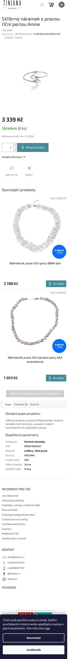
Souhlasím (34, 650)
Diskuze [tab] (34, 404)
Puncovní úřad (10, 510)
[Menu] (61, 4)
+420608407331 (15, 568)
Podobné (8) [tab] (21, 404)
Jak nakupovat (10, 496)
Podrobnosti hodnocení (47, 34)
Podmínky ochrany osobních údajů (21, 505)
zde (47, 628)
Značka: (13, 38)
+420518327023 (15, 563)
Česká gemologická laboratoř (18, 515)
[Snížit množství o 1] (15, 149)
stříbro (28, 451)
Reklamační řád (10, 534)
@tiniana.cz (13, 574)
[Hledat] (42, 4)
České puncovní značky (15, 519)
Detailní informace (12, 157)
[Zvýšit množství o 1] (15, 145)
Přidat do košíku (35, 147)
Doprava (6, 529)
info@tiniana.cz (15, 557)
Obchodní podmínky (13, 501)
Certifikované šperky (13, 524)
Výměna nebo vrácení (14, 538)
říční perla (41, 451)
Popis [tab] (8, 404)
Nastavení (34, 638)
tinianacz (12, 579)
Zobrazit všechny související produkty (35, 393)
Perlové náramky (34, 442)
